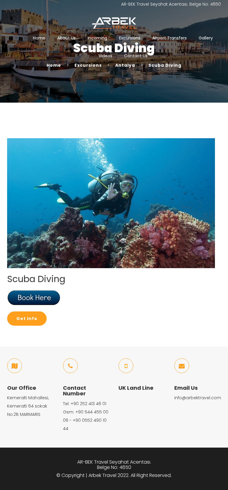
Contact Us (136, 56)
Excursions (129, 38)
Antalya (125, 65)
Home (39, 38)
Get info (26, 319)
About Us (66, 38)
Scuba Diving (164, 65)
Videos (105, 56)
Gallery (206, 38)
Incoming (97, 38)
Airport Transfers (169, 38)
